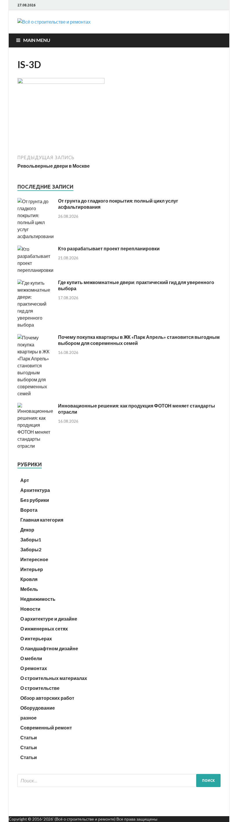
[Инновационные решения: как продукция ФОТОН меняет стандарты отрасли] (35, 446)
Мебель (29, 589)
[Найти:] (119, 780)
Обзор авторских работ (47, 698)
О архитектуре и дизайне (48, 618)
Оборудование (37, 708)
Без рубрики (34, 500)
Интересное (34, 559)
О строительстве (39, 688)
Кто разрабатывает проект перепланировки (109, 248)
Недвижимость (37, 599)
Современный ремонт (46, 727)
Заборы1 (30, 539)
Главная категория (41, 519)
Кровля (28, 579)
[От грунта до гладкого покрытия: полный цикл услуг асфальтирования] (35, 236)
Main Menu (36, 40)
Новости (30, 609)
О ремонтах (33, 668)
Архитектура (35, 490)
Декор (27, 529)
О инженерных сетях (44, 628)
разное (28, 717)
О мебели (31, 658)
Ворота (28, 510)
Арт (24, 480)
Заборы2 (30, 549)
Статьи (28, 737)
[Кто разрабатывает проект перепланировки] (35, 270)
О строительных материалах (53, 678)
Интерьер (31, 569)
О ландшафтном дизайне (49, 648)
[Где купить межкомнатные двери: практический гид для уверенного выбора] (35, 324)
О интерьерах (36, 638)
